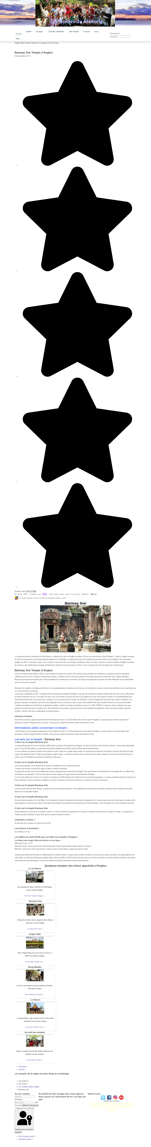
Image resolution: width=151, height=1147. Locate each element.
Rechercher (114, 33)
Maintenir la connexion (25, 1107)
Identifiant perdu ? (26, 1138)
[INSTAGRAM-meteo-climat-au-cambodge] (115, 1096)
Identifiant (18, 1099)
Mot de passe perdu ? (27, 1135)
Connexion (18, 1131)
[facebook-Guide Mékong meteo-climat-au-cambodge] (109, 1096)
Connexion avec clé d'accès (24, 1128)
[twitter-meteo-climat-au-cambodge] (102, 1096)
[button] (30, 31)
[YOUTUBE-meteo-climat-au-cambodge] (121, 1096)
